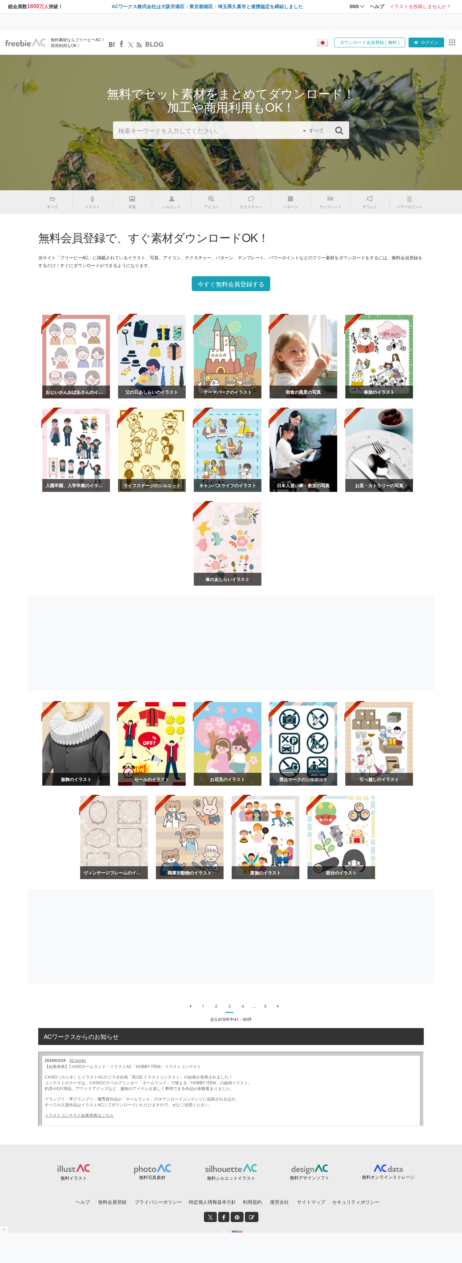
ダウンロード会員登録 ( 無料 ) (369, 42)
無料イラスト (74, 1178)
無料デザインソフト (309, 1177)
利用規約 (252, 1201)
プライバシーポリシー (158, 1201)
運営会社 (279, 1201)
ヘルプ (83, 1201)
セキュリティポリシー (355, 1201)
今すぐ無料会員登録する (231, 283)
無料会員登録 (112, 1201)
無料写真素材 (152, 1177)
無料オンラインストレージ (388, 1177)
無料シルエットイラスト (231, 1178)
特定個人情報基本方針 (212, 1201)
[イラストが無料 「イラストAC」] (25, 43)
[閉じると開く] (4, 1229)
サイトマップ (311, 1201)
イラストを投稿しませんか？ (420, 6)
